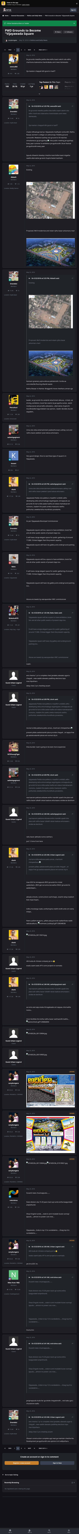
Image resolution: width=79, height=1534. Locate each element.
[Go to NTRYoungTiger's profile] (13, 746)
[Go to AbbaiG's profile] (13, 169)
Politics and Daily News (38, 40)
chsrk (13, 489)
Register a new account (21, 1463)
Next (29, 50)
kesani (13, 463)
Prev (9, 50)
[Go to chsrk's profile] (46, 87)
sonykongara (12, 40)
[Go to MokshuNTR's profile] (13, 610)
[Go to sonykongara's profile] (6, 40)
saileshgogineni (13, 437)
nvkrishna (14, 1200)
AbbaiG (13, 177)
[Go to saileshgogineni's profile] (13, 429)
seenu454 (13, 67)
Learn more (4, 3)
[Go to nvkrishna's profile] (13, 1192)
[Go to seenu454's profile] (13, 59)
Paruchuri (13, 407)
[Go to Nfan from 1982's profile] (13, 1275)
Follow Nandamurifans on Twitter (18, 23)
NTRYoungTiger (14, 754)
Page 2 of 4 (42, 50)
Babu (14, 566)
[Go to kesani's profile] (13, 455)
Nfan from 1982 (14, 1283)
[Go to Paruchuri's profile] (13, 400)
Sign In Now (57, 1463)
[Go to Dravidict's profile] (56, 87)
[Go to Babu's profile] (13, 559)
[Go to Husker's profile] (51, 87)
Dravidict (13, 111)
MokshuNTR (13, 618)
